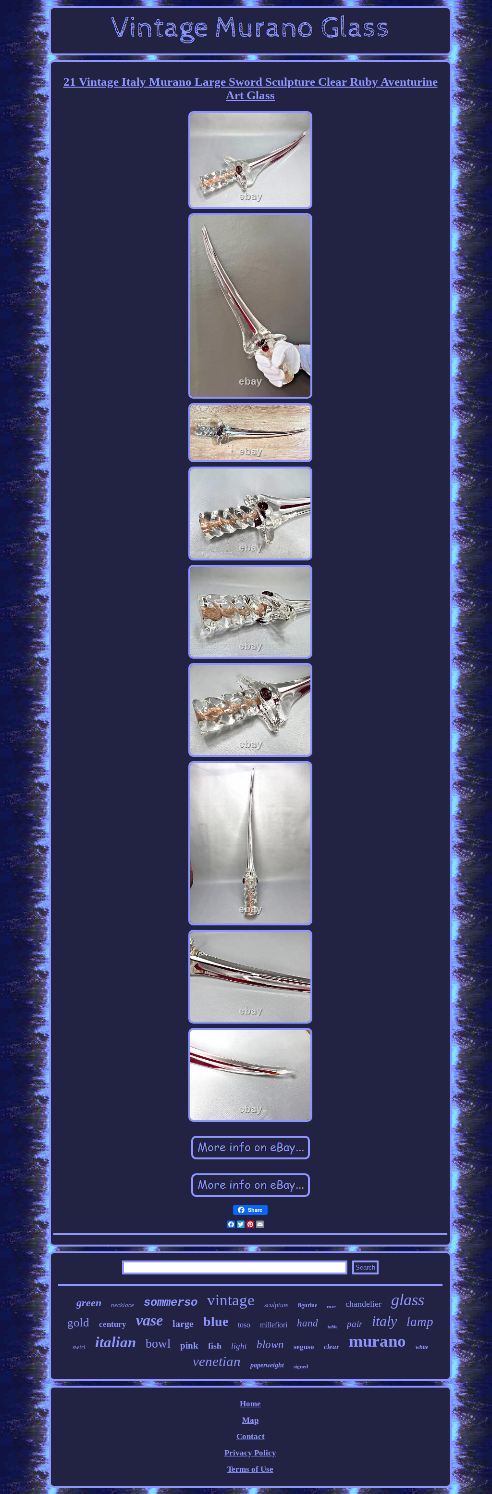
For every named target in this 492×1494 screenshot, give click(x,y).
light (239, 1346)
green (88, 1303)
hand (307, 1323)
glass (407, 1300)
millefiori (273, 1325)
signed (301, 1366)
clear (331, 1347)
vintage (231, 1300)
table (332, 1326)
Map (250, 1420)
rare (331, 1306)
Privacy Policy (250, 1452)
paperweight (267, 1365)
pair (354, 1324)
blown (270, 1344)
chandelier (363, 1304)
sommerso (170, 1302)
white (422, 1347)
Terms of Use (250, 1469)
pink (189, 1345)
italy (384, 1321)
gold (78, 1322)
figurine (307, 1305)
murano (377, 1341)
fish (214, 1346)
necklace (122, 1305)
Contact (250, 1436)
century (112, 1324)
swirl (79, 1347)
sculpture (276, 1305)
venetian (217, 1361)
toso (244, 1325)
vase (149, 1320)
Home (250, 1403)
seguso (304, 1347)
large (183, 1323)
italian (115, 1342)
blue (215, 1321)
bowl (158, 1344)
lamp (419, 1321)
